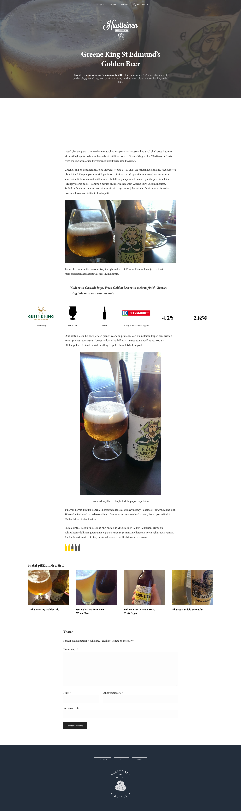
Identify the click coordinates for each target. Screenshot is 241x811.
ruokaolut (154, 78)
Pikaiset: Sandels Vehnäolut (188, 609)
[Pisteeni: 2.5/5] (120, 547)
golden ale (78, 78)
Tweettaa (103, 760)
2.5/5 (145, 75)
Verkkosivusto (71, 708)
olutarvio (143, 78)
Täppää (139, 760)
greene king (91, 78)
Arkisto (124, 5)
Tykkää (122, 760)
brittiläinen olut (158, 75)
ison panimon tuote (110, 78)
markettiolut (130, 78)
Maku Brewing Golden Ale (43, 609)
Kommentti (70, 649)
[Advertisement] (120, 121)
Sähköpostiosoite (113, 693)
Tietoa (113, 5)
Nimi (67, 693)
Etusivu (101, 5)
